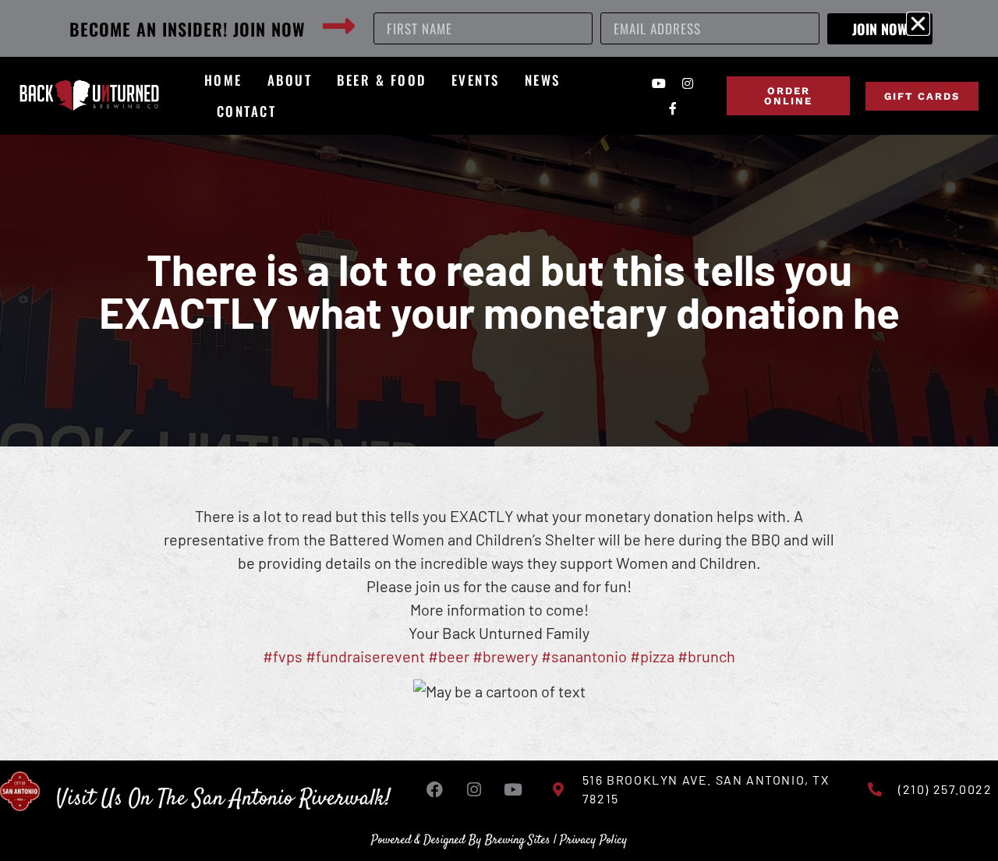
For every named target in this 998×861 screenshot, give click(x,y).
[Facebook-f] (672, 108)
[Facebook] (435, 789)
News (543, 80)
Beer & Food (381, 80)
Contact (247, 111)
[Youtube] (658, 83)
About (290, 80)
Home (223, 80)
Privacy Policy (594, 840)
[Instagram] (687, 83)
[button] (918, 24)
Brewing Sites (517, 840)
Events (475, 80)
